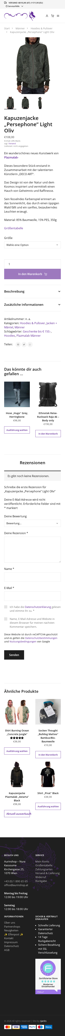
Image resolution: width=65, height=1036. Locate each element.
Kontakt (8, 938)
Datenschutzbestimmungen (41, 638)
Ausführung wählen (17, 430)
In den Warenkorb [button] (48, 433)
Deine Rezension (16, 533)
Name (9, 569)
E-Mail (9, 588)
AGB (7, 950)
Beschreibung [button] (14, 291)
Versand (12, 143)
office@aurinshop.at (16, 885)
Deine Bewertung (15, 516)
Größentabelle (13, 228)
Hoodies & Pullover (32, 323)
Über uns (9, 922)
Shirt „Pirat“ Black (48, 793)
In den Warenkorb (30, 274)
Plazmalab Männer (28, 336)
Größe (8, 238)
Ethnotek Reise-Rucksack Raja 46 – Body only (48, 416)
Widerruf (40, 877)
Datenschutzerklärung (38, 607)
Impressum (11, 942)
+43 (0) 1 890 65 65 (16, 881)
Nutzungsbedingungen (23, 641)
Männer (20, 327)
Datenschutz (11, 946)
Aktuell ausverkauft (18, 813)
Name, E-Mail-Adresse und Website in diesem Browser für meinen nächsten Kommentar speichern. (32, 622)
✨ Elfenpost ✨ (13, 934)
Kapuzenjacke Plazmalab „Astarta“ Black (17, 796)
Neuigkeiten (11, 930)
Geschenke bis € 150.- (37, 331)
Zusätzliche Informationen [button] (23, 304)
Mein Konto (42, 861)
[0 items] (52, 15)
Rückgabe (41, 881)
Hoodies (9, 336)
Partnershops (12, 926)
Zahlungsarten (44, 869)
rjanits (43, 1020)
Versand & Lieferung (47, 873)
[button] (54, 43)
